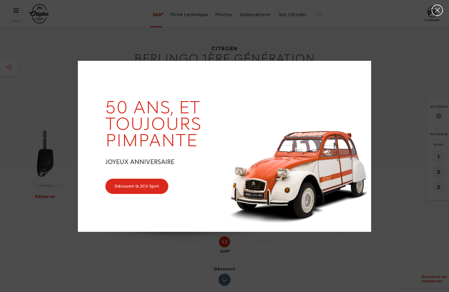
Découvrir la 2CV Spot (137, 186)
